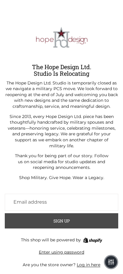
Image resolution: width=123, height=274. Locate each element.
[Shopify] (92, 240)
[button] (111, 262)
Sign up (61, 221)
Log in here (88, 264)
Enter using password (61, 252)
